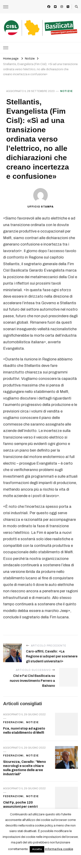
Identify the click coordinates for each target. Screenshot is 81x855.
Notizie (66, 91)
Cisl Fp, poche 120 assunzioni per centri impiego (20, 806)
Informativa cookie (59, 849)
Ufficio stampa (40, 206)
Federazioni (13, 722)
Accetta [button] (37, 849)
